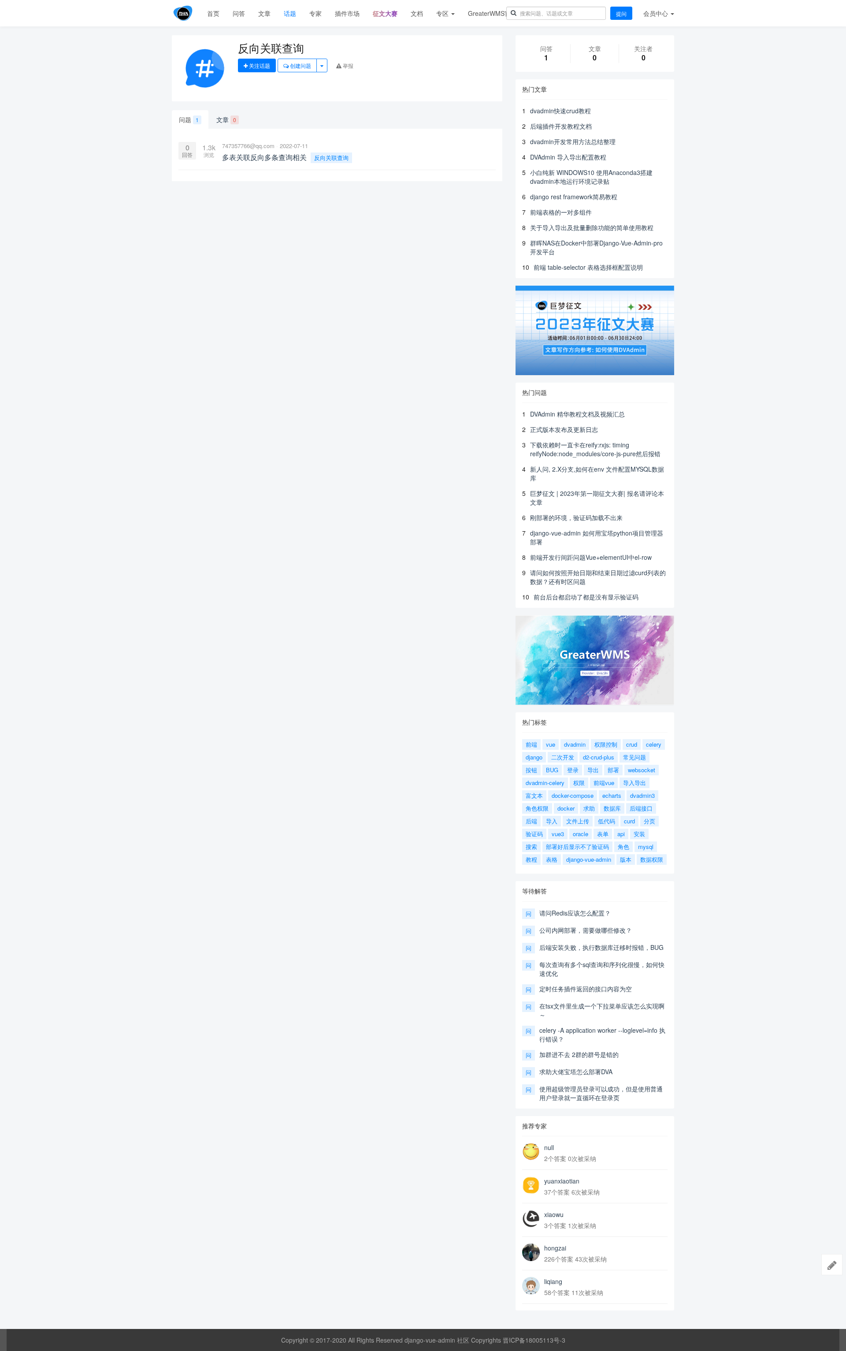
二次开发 (562, 757)
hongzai (555, 1247)
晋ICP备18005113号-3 (534, 1340)
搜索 (531, 846)
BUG (552, 770)
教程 (531, 859)
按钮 (531, 770)
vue (550, 744)
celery (653, 744)
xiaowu (554, 1214)
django (534, 757)
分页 (649, 821)
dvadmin (575, 744)
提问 (621, 13)
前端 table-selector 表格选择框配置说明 (588, 267)
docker (566, 808)
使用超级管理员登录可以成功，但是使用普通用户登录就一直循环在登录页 (601, 1093)
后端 (531, 821)
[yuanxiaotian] (531, 1185)
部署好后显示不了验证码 (577, 846)
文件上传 (577, 821)
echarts (611, 795)
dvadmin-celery (545, 782)
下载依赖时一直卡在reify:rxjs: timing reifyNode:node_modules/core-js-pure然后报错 (595, 449)
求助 (589, 808)
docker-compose (573, 795)
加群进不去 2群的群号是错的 (579, 1054)
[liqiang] (531, 1286)
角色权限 (537, 808)
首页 (213, 13)
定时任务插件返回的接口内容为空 (585, 988)
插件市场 (347, 13)
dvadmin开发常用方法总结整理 (573, 141)
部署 (613, 770)
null (549, 1147)
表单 (603, 834)
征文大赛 (385, 13)
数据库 (612, 808)
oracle (580, 834)
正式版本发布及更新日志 (564, 429)
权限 (579, 782)
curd (629, 821)
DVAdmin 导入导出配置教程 (568, 157)
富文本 (534, 795)
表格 (551, 859)
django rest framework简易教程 (573, 196)
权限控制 (605, 744)
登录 (573, 770)
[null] (531, 1152)
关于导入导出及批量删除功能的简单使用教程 (591, 227)
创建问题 (300, 65)
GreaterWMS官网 (492, 13)
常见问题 (634, 757)
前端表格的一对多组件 (561, 212)
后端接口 (641, 808)
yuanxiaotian (561, 1180)
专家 (315, 13)
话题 (290, 13)
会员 (655, 13)
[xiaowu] (531, 1219)
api (621, 834)
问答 (239, 13)
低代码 (606, 821)
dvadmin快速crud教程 (560, 110)
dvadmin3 (642, 795)
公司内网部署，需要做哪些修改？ (585, 930)
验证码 (534, 834)
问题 (189, 119)
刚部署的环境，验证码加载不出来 (576, 517)
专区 (443, 13)
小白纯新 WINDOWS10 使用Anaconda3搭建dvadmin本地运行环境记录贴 (591, 177)
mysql (645, 846)
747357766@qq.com (248, 145)
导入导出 (634, 782)
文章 (264, 13)
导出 (593, 770)
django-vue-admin (588, 859)
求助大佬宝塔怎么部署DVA (575, 1071)
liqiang (553, 1281)
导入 (551, 821)
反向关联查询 (331, 157)
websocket (641, 770)
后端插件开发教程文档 (561, 126)
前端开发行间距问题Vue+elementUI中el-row (591, 557)
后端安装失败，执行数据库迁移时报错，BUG (601, 947)
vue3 (558, 834)
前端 (531, 744)
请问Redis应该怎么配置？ (575, 912)
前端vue (604, 782)
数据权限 (651, 859)
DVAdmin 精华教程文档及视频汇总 (577, 413)
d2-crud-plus (598, 757)
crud (631, 744)
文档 (417, 13)
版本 (625, 859)
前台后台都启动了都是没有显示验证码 (586, 596)
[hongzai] (531, 1252)
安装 (639, 834)
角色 (623, 846)
